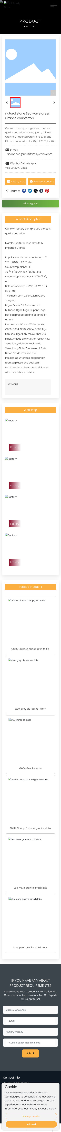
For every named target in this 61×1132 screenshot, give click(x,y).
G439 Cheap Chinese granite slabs (30, 828)
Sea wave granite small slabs (30, 888)
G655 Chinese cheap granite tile (30, 649)
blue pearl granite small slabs (30, 947)
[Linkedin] (30, 191)
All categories (30, 203)
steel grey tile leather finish (30, 708)
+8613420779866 (16, 168)
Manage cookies (31, 1116)
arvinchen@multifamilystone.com (29, 154)
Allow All (31, 1124)
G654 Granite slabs (30, 768)
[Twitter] (36, 191)
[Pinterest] (47, 191)
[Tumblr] (41, 191)
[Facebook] (24, 191)
